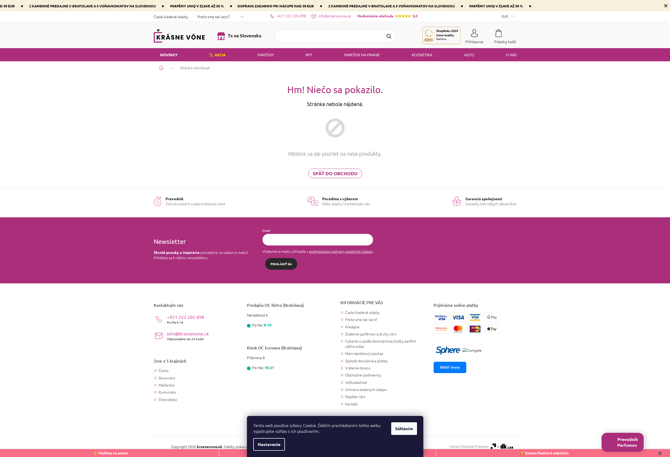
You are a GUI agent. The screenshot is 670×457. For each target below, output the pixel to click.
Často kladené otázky (171, 16)
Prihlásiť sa (281, 264)
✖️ (660, 452)
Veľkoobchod (356, 382)
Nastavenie (269, 444)
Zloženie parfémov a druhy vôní (370, 334)
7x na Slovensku (244, 35)
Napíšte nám (355, 396)
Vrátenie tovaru (357, 367)
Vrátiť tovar (450, 367)
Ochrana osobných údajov (366, 389)
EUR (505, 16)
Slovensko (166, 377)
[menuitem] (165, 54)
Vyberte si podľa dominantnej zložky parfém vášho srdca (380, 343)
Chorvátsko (167, 399)
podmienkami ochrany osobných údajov (341, 251)
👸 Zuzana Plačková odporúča (544, 453)
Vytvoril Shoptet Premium (469, 446)
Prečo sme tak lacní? (213, 16)
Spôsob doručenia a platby (366, 360)
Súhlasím (404, 428)
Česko (163, 370)
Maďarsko (166, 385)
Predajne (352, 326)
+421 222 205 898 (185, 319)
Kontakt (351, 403)
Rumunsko (167, 392)
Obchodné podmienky (363, 375)
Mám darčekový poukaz (364, 353)
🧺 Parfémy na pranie (111, 453)
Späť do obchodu (335, 173)
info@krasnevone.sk (188, 336)
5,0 (387, 15)
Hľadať (389, 36)
